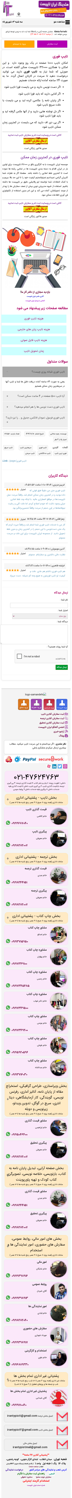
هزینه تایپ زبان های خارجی (34, 329)
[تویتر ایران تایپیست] (59, 766)
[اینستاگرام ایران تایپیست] (65, 766)
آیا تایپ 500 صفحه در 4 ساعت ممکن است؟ (41, 396)
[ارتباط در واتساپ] (8, 823)
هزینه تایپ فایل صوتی (34, 340)
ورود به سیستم (19, 44)
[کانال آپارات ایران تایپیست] (49, 766)
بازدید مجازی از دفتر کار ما (35, 292)
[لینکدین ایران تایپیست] (54, 766)
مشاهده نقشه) (33, 1467)
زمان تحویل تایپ (34, 351)
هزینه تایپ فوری (34, 318)
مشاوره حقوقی (26, 1477)
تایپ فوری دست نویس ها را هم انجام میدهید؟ (39, 407)
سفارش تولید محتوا (43, 1477)
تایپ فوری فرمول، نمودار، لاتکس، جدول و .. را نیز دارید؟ (35, 418)
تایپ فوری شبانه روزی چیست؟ (48, 372)
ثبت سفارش (52, 44)
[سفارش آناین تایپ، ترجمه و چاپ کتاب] (35, 144)
